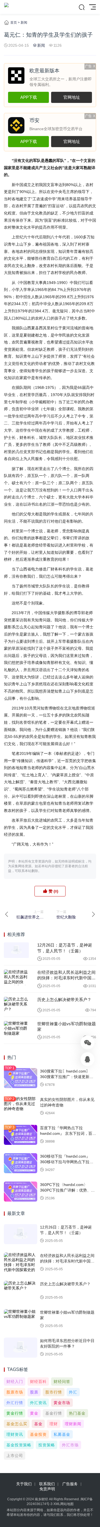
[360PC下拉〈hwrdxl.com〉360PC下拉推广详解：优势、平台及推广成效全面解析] (20, 1192)
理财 (53, 1424)
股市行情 (53, 1392)
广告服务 (70, 1484)
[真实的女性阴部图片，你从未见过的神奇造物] (20, 1106)
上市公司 (14, 1455)
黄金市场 (62, 1402)
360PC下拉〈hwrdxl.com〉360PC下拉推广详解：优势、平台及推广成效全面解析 (67, 1190)
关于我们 (24, 1484)
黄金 (34, 1413)
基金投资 (38, 1434)
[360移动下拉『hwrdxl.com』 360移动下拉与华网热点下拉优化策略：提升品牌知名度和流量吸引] (20, 1163)
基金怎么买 (16, 1424)
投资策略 (46, 1445)
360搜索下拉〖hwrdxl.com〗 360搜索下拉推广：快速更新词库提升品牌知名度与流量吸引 (66, 1076)
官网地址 (71, 97)
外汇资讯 (38, 1402)
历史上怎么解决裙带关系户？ (64, 999)
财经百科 (38, 1381)
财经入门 (14, 1381)
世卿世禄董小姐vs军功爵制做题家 (66, 1026)
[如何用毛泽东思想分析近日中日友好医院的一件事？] (20, 1348)
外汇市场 (70, 1445)
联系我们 (47, 1484)
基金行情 (53, 1413)
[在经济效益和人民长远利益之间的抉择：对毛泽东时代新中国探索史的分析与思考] (16, 977)
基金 (38, 1424)
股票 (34, 1392)
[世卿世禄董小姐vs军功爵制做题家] (16, 1029)
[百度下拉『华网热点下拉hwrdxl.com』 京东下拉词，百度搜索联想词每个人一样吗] (20, 1135)
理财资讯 (14, 1434)
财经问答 (62, 1381)
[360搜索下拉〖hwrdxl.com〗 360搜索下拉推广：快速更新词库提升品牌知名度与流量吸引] (20, 1078)
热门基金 (77, 1413)
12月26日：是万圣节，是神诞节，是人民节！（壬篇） (64, 948)
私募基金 (62, 1434)
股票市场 (14, 1392)
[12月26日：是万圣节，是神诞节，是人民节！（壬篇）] (16, 950)
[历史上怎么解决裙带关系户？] (16, 1004)
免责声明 (47, 1489)
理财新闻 (73, 1424)
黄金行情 (14, 1413)
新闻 (24, 22)
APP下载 (28, 97)
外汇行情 (14, 1402)
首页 (13, 22)
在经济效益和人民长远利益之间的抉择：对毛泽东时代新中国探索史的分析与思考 (66, 975)
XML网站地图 (63, 1504)
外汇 (73, 1392)
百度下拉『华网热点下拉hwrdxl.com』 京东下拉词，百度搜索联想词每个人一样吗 (68, 1133)
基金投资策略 (18, 1445)
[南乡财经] (6, 7)
